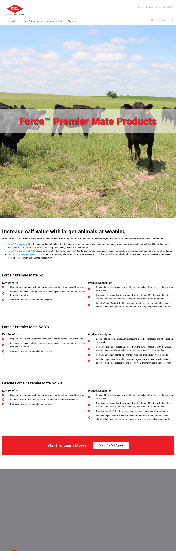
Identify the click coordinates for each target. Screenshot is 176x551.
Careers (149, 7)
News (158, 7)
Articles (140, 7)
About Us (72, 21)
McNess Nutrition (55, 21)
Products (12, 21)
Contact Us (168, 7)
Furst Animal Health (33, 21)
